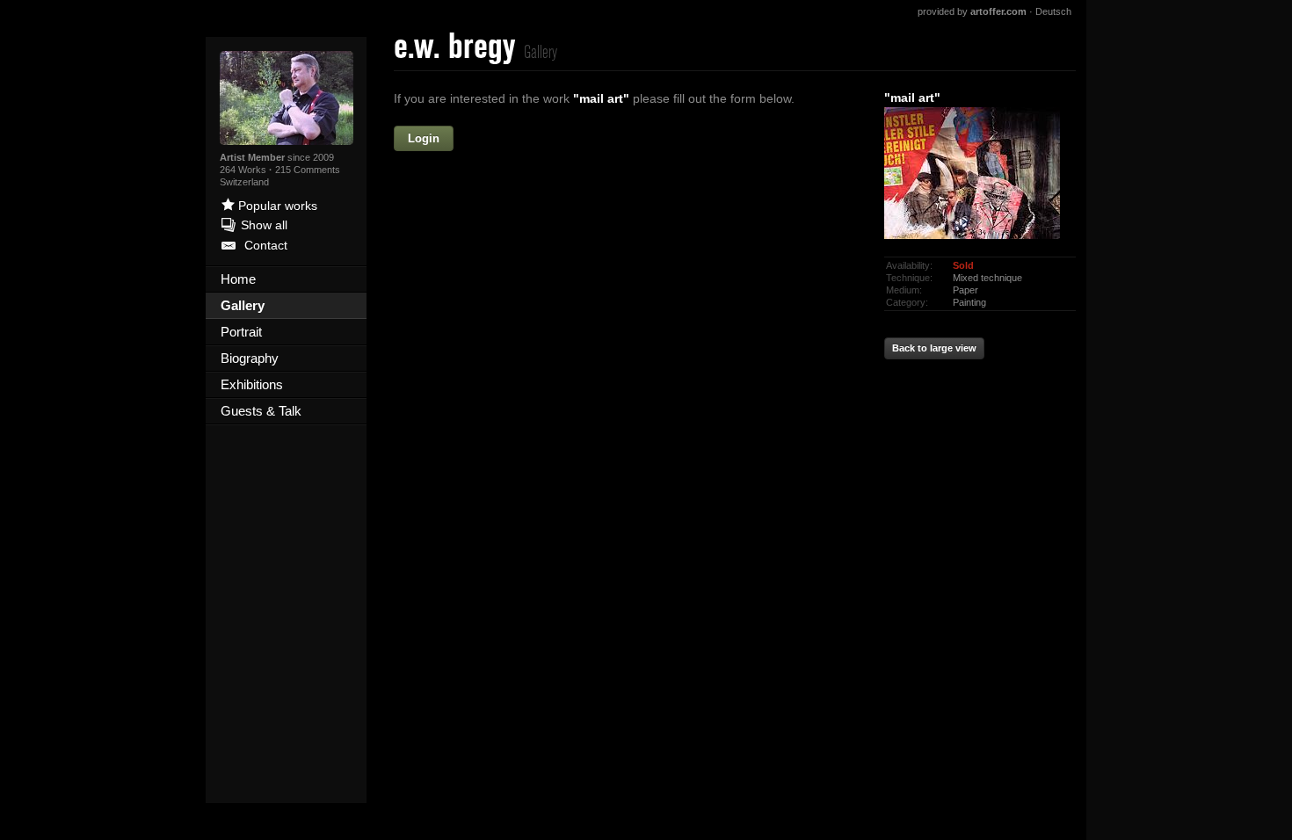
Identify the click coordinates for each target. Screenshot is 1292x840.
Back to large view (934, 348)
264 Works (244, 169)
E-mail (498, 251)
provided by (972, 11)
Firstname (552, 139)
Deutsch (1053, 11)
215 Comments (307, 169)
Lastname (487, 213)
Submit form (628, 485)
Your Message (474, 289)
